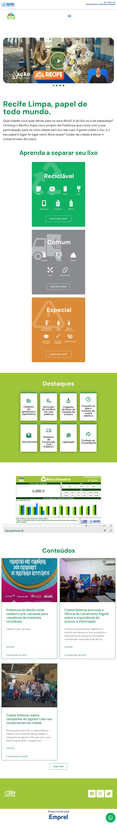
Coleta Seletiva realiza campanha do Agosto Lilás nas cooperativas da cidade (29, 719)
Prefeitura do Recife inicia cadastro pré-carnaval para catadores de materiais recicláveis (27, 616)
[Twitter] (108, 793)
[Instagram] (100, 793)
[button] (69, 15)
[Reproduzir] (58, 60)
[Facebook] (92, 793)
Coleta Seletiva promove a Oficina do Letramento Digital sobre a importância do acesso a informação (86, 616)
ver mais (10, 647)
